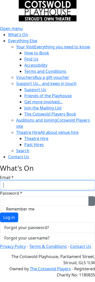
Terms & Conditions (48, 246)
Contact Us (80, 246)
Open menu (11, 28)
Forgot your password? (26, 227)
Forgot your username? (26, 238)
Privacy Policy (13, 246)
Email (7, 177)
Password (11, 193)
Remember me (20, 209)
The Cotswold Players (50, 269)
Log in (9, 217)
